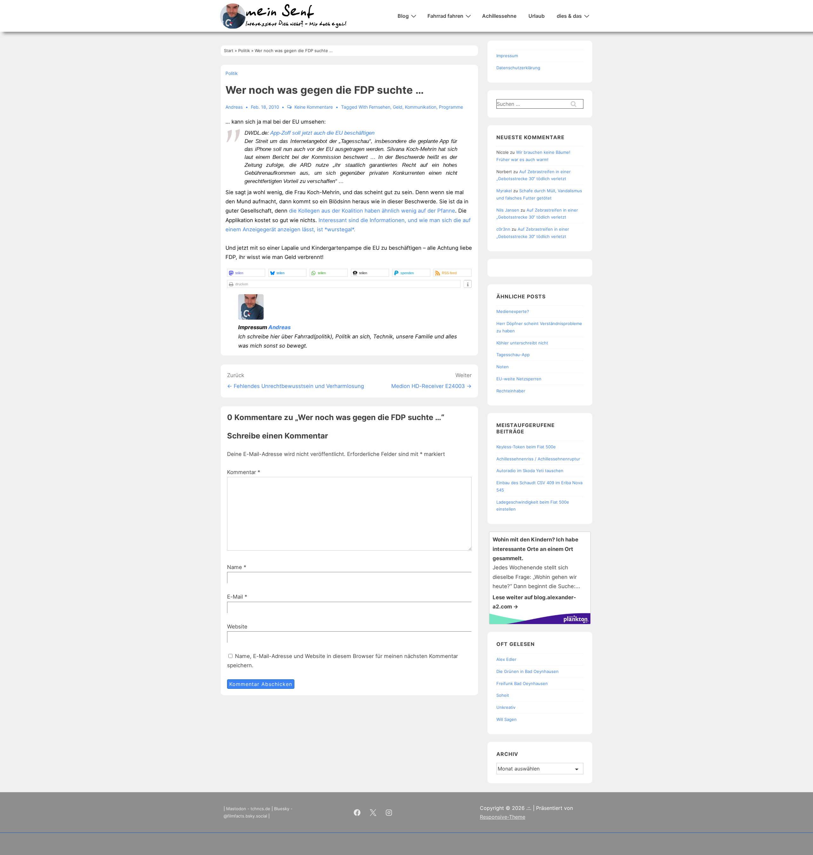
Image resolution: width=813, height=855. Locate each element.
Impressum (507, 55)
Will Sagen (506, 719)
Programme (451, 107)
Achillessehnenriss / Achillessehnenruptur (538, 458)
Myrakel (504, 190)
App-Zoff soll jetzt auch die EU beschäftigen (322, 133)
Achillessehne (499, 16)
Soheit (502, 695)
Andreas (279, 327)
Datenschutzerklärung (518, 67)
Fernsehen (379, 107)
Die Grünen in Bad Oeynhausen (527, 671)
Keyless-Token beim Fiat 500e (526, 446)
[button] (246, 273)
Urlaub (536, 16)
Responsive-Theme (502, 817)
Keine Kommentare (313, 107)
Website (237, 626)
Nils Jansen (507, 210)
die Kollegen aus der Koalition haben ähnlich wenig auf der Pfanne (371, 210)
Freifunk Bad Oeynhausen (522, 683)
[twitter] (373, 812)
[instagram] (389, 812)
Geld (397, 107)
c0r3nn (503, 229)
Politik (231, 73)
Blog (403, 16)
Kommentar (243, 472)
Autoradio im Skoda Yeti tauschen (529, 470)
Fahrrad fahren (445, 16)
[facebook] (357, 812)
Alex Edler (506, 659)
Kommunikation (420, 107)
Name (234, 567)
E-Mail (235, 597)
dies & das (569, 16)
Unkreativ (505, 707)
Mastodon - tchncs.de (248, 808)
